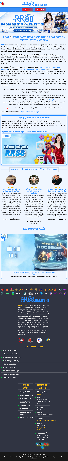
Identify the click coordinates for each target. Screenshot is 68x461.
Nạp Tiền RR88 (25, 398)
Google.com (53, 100)
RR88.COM (25, 322)
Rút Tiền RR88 (25, 402)
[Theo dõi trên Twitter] (42, 444)
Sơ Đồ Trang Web (26, 417)
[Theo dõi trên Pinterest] (45, 444)
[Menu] (2, 3)
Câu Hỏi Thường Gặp (11, 374)
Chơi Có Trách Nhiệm (11, 371)
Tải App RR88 (25, 405)
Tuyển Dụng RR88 (9, 377)
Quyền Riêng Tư (9, 367)
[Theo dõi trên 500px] (42, 447)
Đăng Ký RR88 (25, 392)
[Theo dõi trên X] (40, 444)
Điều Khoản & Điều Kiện (12, 357)
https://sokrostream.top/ (29, 112)
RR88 (39, 394)
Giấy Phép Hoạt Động (11, 361)
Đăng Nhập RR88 (26, 395)
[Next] (64, 22)
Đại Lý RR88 (24, 409)
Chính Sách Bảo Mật (10, 354)
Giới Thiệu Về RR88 (10, 350)
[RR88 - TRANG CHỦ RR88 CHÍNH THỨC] (34, 3)
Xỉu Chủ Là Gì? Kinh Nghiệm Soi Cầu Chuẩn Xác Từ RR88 (34, 273)
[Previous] (3, 22)
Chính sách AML (9, 364)
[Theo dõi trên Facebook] (37, 444)
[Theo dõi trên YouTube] (47, 444)
